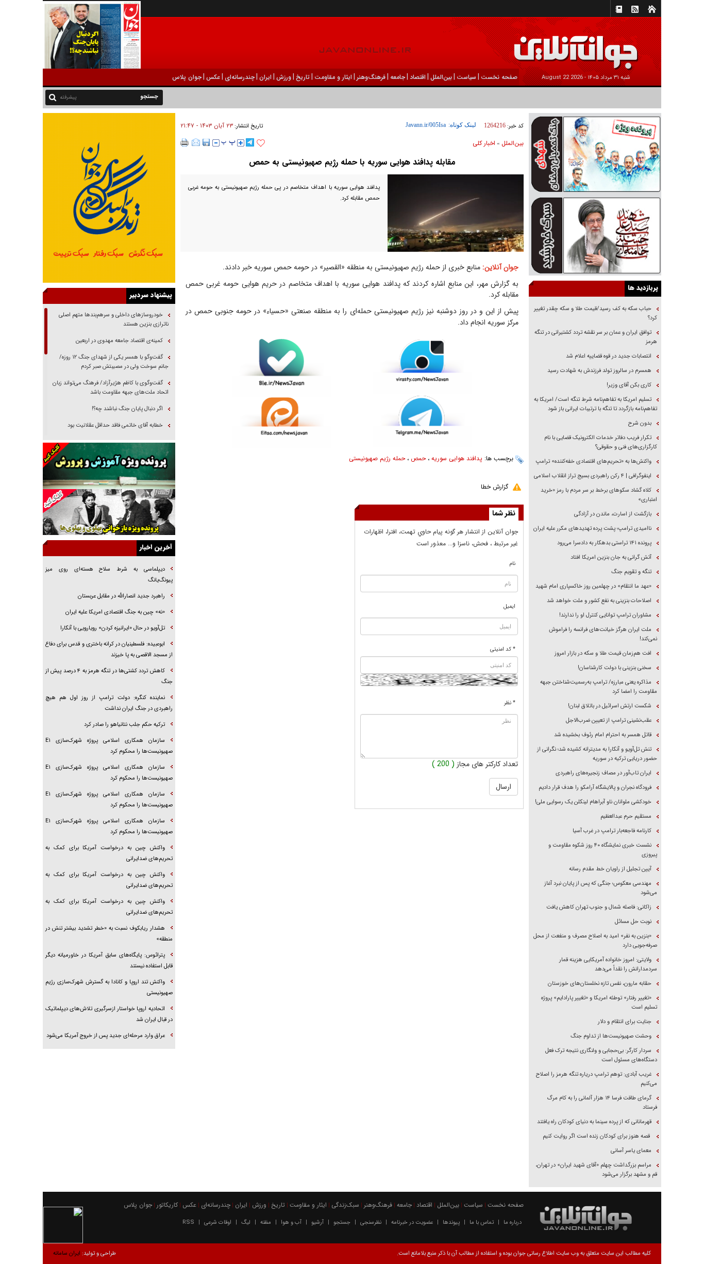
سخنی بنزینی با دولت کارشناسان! (614, 667)
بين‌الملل (512, 143)
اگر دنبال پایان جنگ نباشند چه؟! (127, 408)
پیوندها (451, 1222)
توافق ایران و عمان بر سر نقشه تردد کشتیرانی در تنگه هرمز (595, 337)
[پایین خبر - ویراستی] (422, 366)
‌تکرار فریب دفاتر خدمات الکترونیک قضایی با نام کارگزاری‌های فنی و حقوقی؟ (600, 442)
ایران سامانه (66, 1253)
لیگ (245, 1222)
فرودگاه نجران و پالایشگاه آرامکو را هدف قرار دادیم (595, 787)
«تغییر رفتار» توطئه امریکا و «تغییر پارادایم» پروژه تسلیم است (599, 1003)
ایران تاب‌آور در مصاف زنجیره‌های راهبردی (603, 773)
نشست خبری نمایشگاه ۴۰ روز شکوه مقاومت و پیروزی (602, 850)
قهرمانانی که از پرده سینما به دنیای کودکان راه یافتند (593, 1121)
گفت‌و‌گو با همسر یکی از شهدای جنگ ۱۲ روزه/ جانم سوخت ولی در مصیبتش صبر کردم (114, 362)
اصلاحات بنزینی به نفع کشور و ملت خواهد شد (599, 600)
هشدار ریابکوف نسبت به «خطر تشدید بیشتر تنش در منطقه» (109, 934)
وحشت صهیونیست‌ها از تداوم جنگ (610, 1036)
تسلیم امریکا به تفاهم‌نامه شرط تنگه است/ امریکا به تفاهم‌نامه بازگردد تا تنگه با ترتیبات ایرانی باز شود (595, 404)
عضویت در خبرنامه (412, 1222)
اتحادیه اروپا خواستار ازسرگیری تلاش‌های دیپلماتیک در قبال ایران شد (109, 1014)
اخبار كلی (484, 143)
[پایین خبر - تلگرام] (422, 420)
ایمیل (509, 606)
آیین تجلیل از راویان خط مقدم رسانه (610, 869)
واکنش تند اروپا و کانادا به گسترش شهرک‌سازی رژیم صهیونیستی (109, 987)
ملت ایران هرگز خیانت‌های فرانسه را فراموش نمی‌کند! (603, 634)
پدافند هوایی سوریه (456, 458)
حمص (418, 458)
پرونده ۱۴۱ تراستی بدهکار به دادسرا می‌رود (604, 543)
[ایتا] (281, 422)
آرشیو (317, 1222)
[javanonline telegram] (250, 142)
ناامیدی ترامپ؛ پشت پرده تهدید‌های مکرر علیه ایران (592, 528)
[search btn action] (52, 97)
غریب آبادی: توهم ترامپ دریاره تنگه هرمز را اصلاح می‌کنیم (596, 1079)
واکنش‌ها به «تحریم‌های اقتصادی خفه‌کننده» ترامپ (593, 461)
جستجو (341, 1222)
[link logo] (587, 45)
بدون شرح (639, 423)
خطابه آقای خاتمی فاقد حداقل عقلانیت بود (115, 425)
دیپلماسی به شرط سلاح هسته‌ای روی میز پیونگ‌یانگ (109, 575)
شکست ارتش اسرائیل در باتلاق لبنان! (609, 706)
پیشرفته (68, 97)
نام (512, 563)
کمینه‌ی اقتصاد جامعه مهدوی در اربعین (118, 340)
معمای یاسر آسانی (630, 1150)
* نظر (509, 703)
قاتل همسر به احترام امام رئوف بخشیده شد (602, 735)
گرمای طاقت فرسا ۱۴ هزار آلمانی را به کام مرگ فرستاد (602, 1103)
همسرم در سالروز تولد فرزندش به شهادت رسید (599, 370)
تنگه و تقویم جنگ (631, 572)
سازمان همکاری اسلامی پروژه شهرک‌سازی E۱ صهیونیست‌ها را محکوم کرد (109, 746)
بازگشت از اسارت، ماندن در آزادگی (612, 514)
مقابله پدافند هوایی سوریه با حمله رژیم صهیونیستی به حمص (352, 162)
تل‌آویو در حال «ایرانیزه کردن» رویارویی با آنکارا (112, 628)
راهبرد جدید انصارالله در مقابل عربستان (120, 596)
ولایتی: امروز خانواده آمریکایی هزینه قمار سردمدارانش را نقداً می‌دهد (608, 964)
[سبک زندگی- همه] (109, 198)
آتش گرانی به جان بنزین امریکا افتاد (611, 557)
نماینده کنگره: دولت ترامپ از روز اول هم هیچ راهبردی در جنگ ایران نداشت (109, 703)
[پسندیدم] (261, 143)
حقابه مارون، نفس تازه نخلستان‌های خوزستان (599, 983)
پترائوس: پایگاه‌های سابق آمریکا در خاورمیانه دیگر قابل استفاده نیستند (109, 960)
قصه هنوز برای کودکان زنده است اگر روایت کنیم (596, 1136)
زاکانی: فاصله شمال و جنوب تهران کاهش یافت (598, 907)
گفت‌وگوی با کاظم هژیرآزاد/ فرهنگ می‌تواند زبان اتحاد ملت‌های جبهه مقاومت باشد (111, 388)
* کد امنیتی (502, 649)
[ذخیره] (206, 142)
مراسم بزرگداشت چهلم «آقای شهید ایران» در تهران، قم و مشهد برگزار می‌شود (596, 1170)
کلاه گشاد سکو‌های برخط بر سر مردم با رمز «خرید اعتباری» (599, 495)
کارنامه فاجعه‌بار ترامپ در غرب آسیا (612, 831)
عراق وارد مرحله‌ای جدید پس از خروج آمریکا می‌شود (105, 1035)
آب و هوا (291, 1222)
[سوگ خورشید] (595, 234)
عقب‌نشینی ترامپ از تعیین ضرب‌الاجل (608, 720)
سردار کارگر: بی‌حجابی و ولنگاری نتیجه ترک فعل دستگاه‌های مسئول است (601, 1055)
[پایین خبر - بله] (281, 368)
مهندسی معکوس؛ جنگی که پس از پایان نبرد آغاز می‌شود (600, 888)
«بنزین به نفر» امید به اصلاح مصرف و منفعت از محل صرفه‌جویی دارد (595, 941)
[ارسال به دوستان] (196, 142)
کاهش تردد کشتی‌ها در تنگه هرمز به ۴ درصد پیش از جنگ (109, 676)
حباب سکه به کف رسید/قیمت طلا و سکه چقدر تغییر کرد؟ (595, 313)
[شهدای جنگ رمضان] (595, 153)
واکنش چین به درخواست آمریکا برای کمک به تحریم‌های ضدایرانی (109, 853)
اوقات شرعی (217, 1222)
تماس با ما (482, 1222)
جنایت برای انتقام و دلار (624, 1021)
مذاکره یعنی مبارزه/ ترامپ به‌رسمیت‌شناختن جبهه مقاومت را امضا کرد (598, 687)
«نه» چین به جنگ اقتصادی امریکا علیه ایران (115, 612)
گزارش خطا (494, 487)
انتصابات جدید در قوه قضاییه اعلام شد (608, 356)
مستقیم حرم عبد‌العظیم (625, 816)
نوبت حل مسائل (633, 921)
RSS (188, 1222)
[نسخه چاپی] (184, 142)
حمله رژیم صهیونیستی (377, 458)
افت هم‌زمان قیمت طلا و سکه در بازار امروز (603, 653)
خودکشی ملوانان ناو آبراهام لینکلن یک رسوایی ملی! (593, 802)
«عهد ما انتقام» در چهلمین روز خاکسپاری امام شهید (593, 586)
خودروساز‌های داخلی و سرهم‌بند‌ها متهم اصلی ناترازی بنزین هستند (114, 320)
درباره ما (513, 1222)
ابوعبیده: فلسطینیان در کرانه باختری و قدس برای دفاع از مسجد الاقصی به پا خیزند (109, 649)
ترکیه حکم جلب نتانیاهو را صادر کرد (124, 724)
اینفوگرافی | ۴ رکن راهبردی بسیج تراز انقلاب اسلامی (592, 476)
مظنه (265, 1222)
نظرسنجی (370, 1222)
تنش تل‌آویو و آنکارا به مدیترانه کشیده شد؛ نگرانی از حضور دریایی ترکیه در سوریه (597, 754)
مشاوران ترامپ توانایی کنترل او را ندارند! (605, 615)
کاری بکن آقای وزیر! (629, 385)
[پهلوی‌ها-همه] (109, 512)
